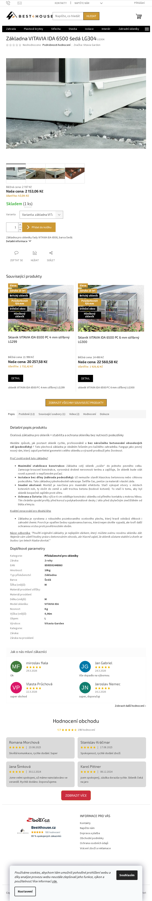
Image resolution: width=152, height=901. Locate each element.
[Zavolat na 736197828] (12, 3)
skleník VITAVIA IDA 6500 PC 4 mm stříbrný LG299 (36, 388)
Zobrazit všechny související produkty (76, 402)
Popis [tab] (11, 414)
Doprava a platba (90, 833)
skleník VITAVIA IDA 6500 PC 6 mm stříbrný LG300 (106, 388)
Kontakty (61, 3)
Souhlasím (127, 875)
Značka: (87, 45)
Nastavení (25, 891)
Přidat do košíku (41, 227)
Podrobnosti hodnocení (56, 45)
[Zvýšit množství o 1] (20, 225)
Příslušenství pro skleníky (61, 556)
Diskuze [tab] (104, 414)
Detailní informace (17, 241)
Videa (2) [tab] (74, 414)
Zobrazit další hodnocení (129, 706)
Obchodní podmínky (92, 838)
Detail (15, 378)
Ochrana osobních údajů (94, 843)
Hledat (91, 16)
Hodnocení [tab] (89, 414)
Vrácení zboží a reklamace (95, 848)
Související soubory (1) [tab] (52, 414)
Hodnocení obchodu (76, 721)
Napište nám (82, 3)
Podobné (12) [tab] (27, 414)
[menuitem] (11, 29)
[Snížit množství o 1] (20, 229)
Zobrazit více (76, 795)
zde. (54, 881)
